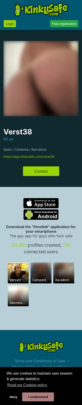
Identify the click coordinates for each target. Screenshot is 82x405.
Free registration (64, 24)
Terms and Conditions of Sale (39, 361)
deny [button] (13, 397)
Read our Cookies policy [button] (27, 385)
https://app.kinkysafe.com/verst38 (28, 156)
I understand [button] (38, 397)
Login (10, 24)
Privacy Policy (24, 367)
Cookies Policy (55, 367)
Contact (41, 171)
